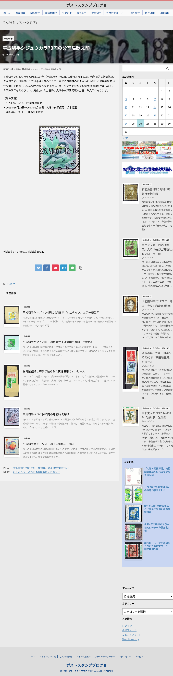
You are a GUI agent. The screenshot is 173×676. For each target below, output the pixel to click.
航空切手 (135, 13)
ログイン (127, 625)
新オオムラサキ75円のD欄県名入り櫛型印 (36, 472)
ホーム (6, 13)
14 (155, 107)
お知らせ (140, 656)
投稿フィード (129, 630)
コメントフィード (131, 634)
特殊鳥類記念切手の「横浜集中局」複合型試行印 (40, 468)
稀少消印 (150, 13)
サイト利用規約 (83, 656)
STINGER (108, 671)
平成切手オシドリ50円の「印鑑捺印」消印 (49, 444)
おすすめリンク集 (48, 656)
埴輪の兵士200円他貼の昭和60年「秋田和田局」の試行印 (157, 357)
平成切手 (67, 13)
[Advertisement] (59, 217)
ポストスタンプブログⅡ (86, 5)
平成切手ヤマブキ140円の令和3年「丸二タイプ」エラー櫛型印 (61, 312)
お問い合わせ (125, 656)
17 (126, 115)
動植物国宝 (51, 13)
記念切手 (96, 13)
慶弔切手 (81, 13)
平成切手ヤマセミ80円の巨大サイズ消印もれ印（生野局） (58, 342)
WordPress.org (130, 639)
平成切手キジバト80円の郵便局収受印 (46, 414)
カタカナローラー (115, 13)
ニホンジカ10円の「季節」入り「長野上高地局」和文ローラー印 (157, 249)
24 (126, 123)
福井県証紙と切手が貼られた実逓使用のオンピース (54, 371)
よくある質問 (66, 656)
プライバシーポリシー (105, 656)
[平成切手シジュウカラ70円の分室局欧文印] (63, 267)
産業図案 (20, 13)
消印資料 (164, 13)
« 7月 (125, 138)
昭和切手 (35, 13)
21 (155, 115)
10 (126, 107)
